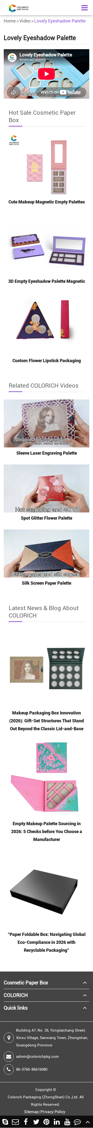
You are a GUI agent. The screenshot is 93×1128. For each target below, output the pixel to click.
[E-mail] (15, 1122)
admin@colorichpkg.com (37, 1056)
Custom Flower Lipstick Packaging (46, 360)
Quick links (16, 1008)
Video (25, 20)
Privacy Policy (52, 1111)
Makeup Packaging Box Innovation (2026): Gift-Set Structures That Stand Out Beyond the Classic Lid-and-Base (46, 720)
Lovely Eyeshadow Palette (60, 20)
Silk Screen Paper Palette (46, 583)
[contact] (77, 1122)
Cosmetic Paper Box (26, 983)
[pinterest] (46, 1122)
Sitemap (31, 1111)
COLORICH (16, 995)
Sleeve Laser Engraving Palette (46, 453)
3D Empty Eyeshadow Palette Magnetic (46, 281)
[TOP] (88, 1122)
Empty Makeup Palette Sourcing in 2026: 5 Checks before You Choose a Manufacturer (46, 831)
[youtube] (67, 1122)
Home (10, 20)
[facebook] (26, 1122)
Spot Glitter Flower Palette (46, 518)
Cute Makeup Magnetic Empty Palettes (46, 201)
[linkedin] (57, 1122)
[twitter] (36, 1122)
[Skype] (5, 1122)
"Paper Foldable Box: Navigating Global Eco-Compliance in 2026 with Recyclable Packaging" (47, 942)
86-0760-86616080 (31, 1069)
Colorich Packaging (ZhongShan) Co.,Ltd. (43, 1097)
